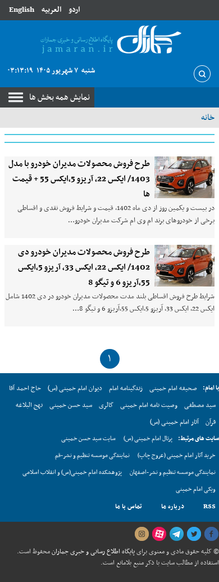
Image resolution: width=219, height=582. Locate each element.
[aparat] (159, 534)
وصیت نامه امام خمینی (148, 405)
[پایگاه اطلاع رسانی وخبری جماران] (109, 40)
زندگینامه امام (126, 388)
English (21, 9)
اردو (74, 9)
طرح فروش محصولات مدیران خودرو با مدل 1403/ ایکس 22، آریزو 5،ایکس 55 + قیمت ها (79, 179)
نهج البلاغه (29, 405)
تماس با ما (128, 506)
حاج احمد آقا (25, 388)
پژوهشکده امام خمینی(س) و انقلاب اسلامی (72, 472)
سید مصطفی (200, 405)
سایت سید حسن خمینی (88, 438)
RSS (209, 506)
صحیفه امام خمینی (173, 388)
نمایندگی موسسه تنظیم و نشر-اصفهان (173, 472)
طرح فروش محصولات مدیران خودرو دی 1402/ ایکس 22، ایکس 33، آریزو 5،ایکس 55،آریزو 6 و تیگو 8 (84, 267)
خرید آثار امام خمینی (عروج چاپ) (177, 455)
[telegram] (176, 534)
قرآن (211, 422)
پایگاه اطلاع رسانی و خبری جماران (92, 551)
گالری (106, 405)
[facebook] (211, 534)
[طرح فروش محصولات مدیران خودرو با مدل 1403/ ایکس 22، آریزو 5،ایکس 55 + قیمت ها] (184, 177)
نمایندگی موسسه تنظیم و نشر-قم (92, 455)
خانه (208, 117)
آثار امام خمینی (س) (174, 422)
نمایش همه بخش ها (59, 97)
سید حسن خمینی (70, 405)
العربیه (51, 9)
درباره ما (172, 506)
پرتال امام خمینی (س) (148, 438)
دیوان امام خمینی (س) (75, 388)
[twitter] (194, 534)
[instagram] (141, 534)
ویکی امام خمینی (196, 489)
